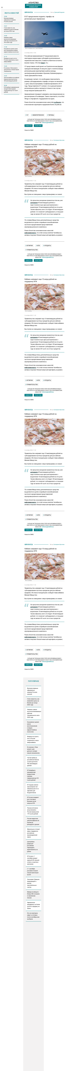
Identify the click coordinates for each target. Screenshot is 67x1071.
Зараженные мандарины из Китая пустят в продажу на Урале (33, 905)
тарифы (51, 115)
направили (34, 202)
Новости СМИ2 (29, 130)
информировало (30, 233)
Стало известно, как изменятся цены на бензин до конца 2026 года (33, 702)
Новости (28, 125)
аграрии (29, 245)
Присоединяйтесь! (48, 122)
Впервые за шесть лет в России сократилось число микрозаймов (33, 739)
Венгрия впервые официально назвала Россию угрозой (32, 691)
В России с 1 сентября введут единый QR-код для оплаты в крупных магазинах (33, 860)
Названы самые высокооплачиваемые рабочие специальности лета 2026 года (34, 713)
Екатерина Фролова (59, 140)
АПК (38, 245)
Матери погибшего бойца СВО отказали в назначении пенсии (33, 895)
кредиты (47, 245)
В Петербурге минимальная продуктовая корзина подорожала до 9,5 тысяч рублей (33, 775)
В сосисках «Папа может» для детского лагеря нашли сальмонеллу (33, 750)
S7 (27, 115)
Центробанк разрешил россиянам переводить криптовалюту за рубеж (32, 846)
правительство (32, 250)
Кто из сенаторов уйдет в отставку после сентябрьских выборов (33, 916)
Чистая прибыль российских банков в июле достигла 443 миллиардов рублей (33, 761)
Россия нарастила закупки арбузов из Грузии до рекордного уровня (33, 821)
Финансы (29, 12)
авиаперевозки (38, 115)
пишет (43, 63)
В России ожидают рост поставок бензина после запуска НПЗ (33, 800)
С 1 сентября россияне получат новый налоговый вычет (32, 871)
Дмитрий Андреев (59, 12)
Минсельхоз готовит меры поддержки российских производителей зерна (33, 833)
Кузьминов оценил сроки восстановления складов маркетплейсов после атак (33, 727)
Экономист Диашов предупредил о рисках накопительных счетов (33, 883)
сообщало (57, 102)
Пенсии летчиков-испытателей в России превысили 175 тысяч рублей (33, 811)
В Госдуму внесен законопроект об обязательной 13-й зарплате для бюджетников (32, 788)
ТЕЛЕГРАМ (38, 125)
